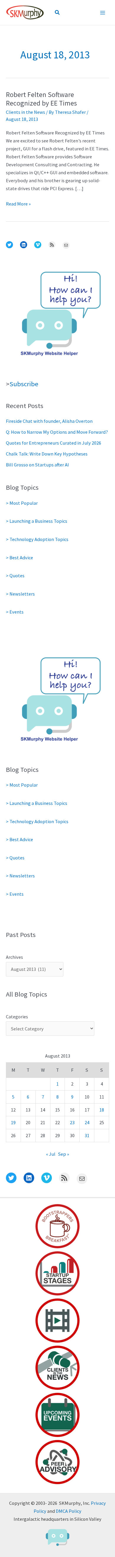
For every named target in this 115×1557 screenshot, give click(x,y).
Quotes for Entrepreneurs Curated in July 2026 (53, 443)
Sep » (63, 1154)
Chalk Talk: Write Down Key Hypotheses (47, 454)
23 (72, 1122)
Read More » (18, 204)
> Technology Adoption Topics (37, 539)
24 (87, 1122)
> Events (15, 612)
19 (13, 1122)
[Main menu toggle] (102, 12)
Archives (14, 957)
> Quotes (15, 575)
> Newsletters (20, 594)
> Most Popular (22, 503)
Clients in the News (25, 112)
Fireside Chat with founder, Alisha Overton (49, 421)
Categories (17, 1017)
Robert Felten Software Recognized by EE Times (41, 98)
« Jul (50, 1154)
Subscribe (23, 384)
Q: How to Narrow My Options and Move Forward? (57, 432)
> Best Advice (19, 557)
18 (101, 1110)
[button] (57, 13)
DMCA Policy (68, 1511)
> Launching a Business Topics (36, 521)
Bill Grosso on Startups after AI (37, 465)
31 (87, 1135)
